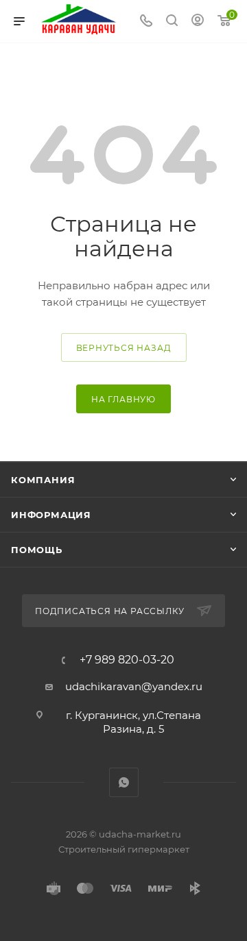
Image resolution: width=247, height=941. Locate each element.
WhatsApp (124, 782)
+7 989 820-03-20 (127, 660)
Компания (43, 479)
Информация (51, 514)
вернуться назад (124, 348)
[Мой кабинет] (197, 21)
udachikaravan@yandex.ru (133, 686)
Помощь (36, 549)
